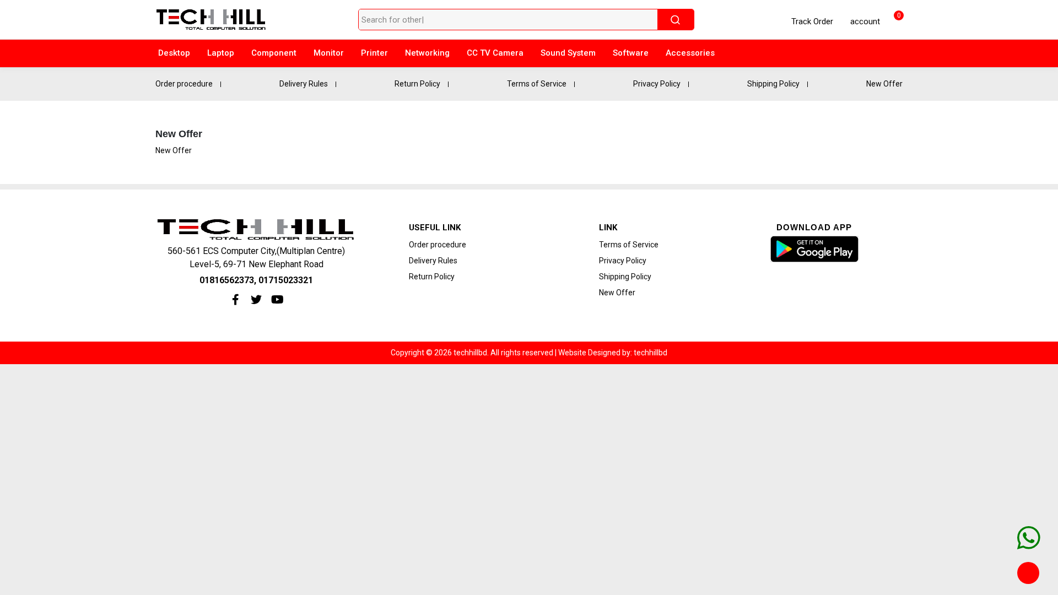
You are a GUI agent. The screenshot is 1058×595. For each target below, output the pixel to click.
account (864, 21)
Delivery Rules (303, 83)
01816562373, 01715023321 (256, 280)
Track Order (812, 21)
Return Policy (417, 83)
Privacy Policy (657, 83)
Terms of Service (536, 83)
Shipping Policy (773, 83)
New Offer (884, 83)
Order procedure (184, 83)
